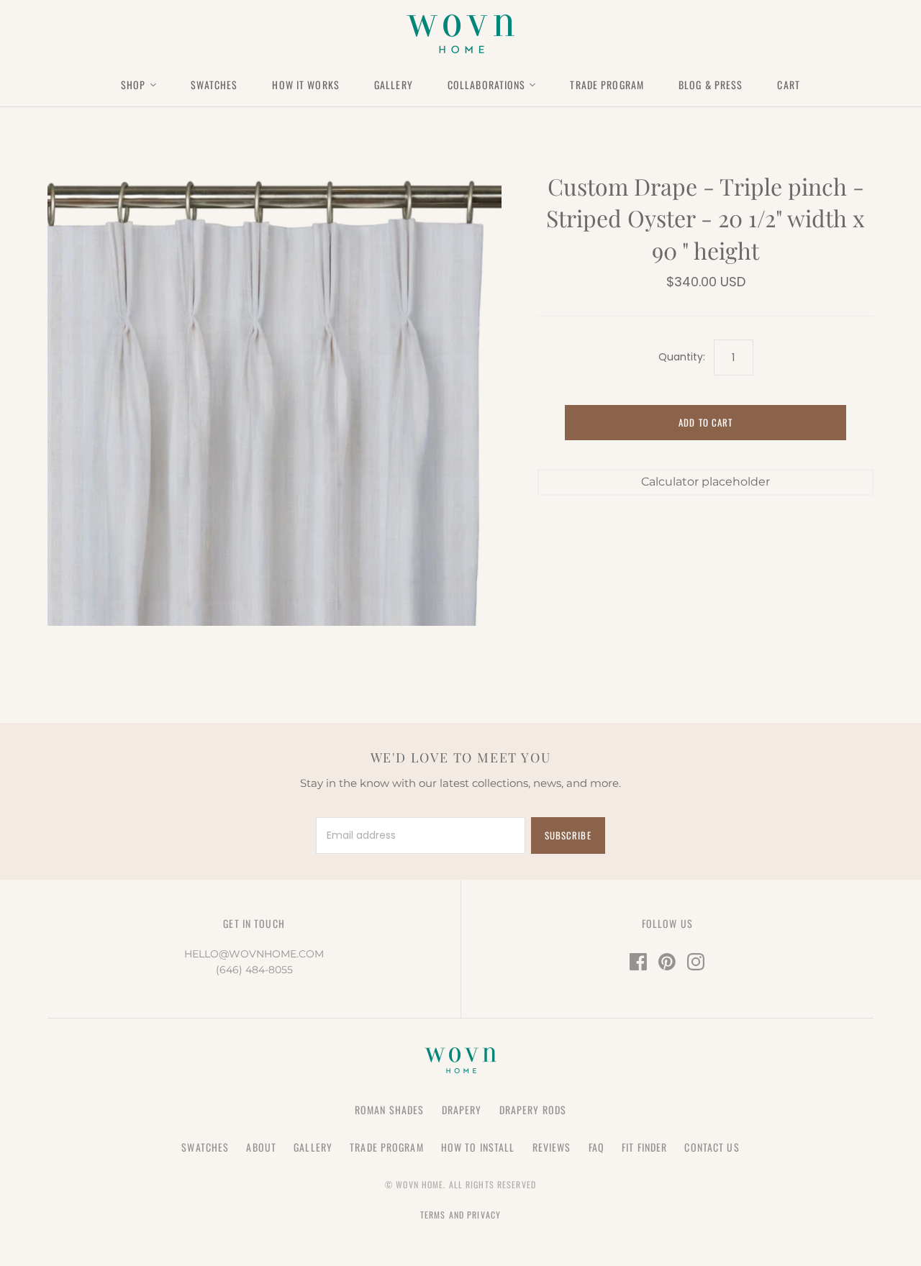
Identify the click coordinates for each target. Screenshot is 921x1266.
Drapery (462, 1109)
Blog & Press (711, 84)
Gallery (393, 84)
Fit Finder (644, 1147)
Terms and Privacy (460, 1214)
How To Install (478, 1147)
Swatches (214, 84)
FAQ (596, 1147)
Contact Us (711, 1147)
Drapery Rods (532, 1109)
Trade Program (607, 84)
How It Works (305, 84)
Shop (133, 84)
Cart (788, 84)
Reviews (551, 1147)
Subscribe (568, 835)
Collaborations (487, 84)
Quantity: (681, 357)
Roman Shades (389, 1109)
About (261, 1147)
